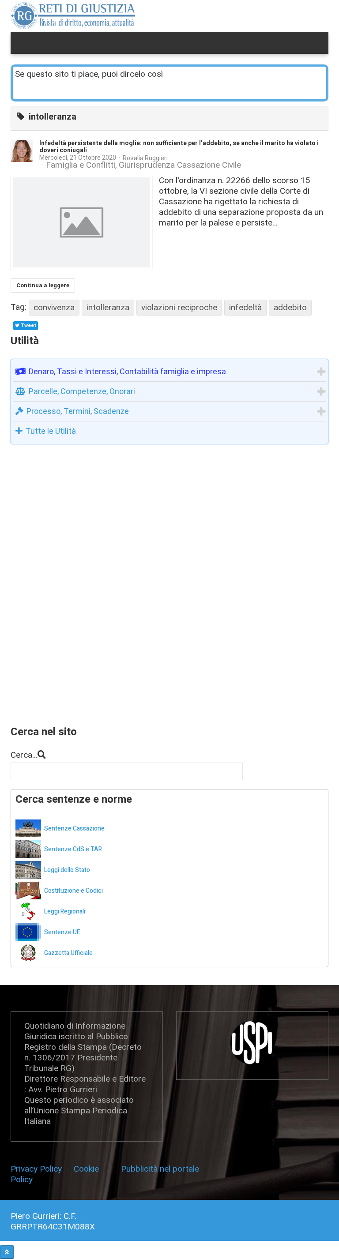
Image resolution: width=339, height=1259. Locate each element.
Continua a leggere (42, 285)
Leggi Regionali (64, 911)
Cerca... (24, 755)
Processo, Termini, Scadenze (77, 411)
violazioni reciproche (179, 307)
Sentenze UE (62, 932)
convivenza (54, 307)
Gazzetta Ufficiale (68, 953)
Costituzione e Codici (73, 890)
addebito (290, 307)
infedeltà (245, 307)
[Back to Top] (7, 1252)
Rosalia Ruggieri (145, 158)
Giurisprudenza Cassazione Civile (180, 165)
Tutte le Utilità (51, 431)
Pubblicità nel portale (160, 1169)
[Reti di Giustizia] (73, 15)
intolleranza (108, 307)
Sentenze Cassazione (74, 828)
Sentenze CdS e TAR (73, 849)
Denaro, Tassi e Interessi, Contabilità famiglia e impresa (127, 371)
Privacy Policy (38, 1169)
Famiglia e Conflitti (80, 165)
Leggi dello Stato (67, 870)
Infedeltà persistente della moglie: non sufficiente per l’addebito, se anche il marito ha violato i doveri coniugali (179, 147)
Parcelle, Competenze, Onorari (82, 391)
